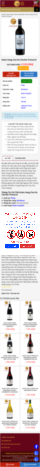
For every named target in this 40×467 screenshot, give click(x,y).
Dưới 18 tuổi (27, 246)
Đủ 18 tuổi (12, 246)
